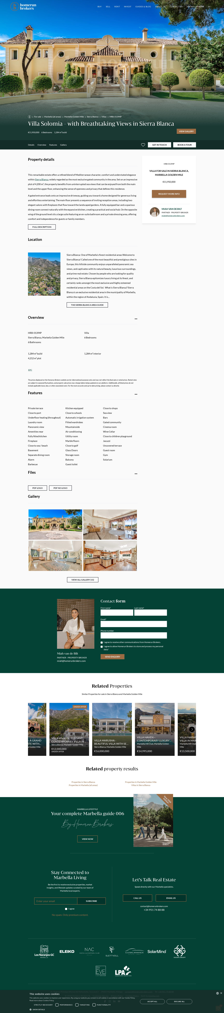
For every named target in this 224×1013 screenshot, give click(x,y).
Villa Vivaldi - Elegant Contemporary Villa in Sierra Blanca (67, 741)
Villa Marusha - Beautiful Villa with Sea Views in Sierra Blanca (111, 743)
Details (31, 145)
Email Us (171, 898)
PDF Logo (37, 488)
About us (160, 6)
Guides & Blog (143, 6)
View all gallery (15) (82, 579)
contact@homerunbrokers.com (154, 906)
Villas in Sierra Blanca (140, 785)
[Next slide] (192, 729)
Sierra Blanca (92, 116)
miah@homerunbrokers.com (173, 216)
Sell (108, 6)
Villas (104, 116)
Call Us (138, 898)
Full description (41, 227)
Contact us (176, 6)
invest (127, 6)
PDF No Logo (60, 488)
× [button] (221, 993)
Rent (117, 6)
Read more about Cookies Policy (42, 1000)
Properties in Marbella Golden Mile (140, 782)
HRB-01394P (116, 116)
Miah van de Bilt (172, 208)
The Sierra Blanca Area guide (87, 305)
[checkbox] (70, 909)
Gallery (63, 145)
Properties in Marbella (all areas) (83, 785)
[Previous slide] (32, 729)
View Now (87, 839)
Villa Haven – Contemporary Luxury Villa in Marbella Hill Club (153, 742)
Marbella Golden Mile (74, 116)
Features (53, 145)
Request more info (169, 194)
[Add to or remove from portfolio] (143, 145)
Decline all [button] (179, 1001)
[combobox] (217, 993)
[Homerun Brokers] (29, 116)
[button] (83, 1009)
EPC (30, 370)
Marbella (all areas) (52, 116)
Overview (41, 145)
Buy (100, 6)
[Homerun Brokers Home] (23, 6)
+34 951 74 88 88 (195, 6)
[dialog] (112, 1001)
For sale (37, 116)
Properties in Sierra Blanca (83, 782)
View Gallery (186, 131)
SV (209, 6)
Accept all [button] (152, 1001)
